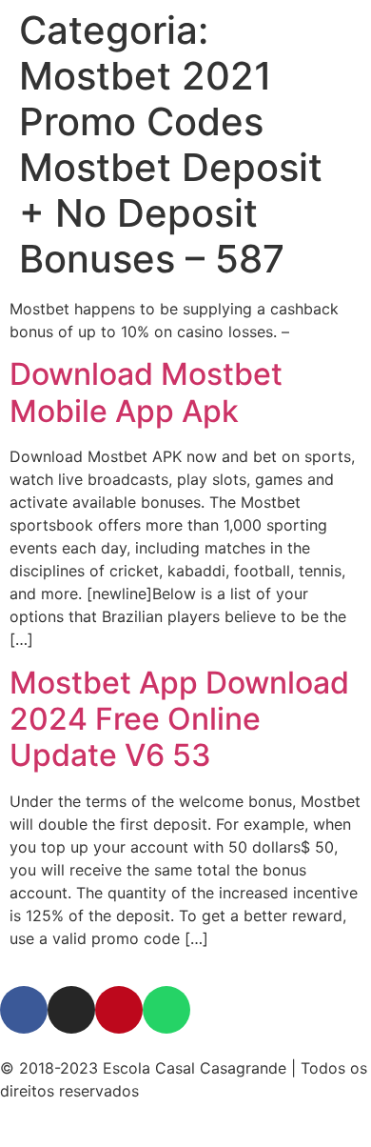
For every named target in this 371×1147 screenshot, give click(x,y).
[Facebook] (24, 1010)
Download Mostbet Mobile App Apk (146, 392)
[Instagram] (71, 1010)
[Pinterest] (119, 1010)
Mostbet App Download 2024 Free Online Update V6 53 (179, 719)
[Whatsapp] (166, 1010)
